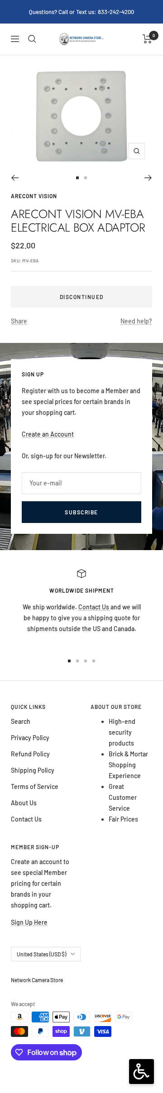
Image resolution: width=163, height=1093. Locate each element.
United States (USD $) (41, 954)
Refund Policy (30, 754)
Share (19, 321)
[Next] (148, 178)
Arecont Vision (34, 196)
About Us (24, 803)
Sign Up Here (29, 922)
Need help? (136, 321)
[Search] (32, 39)
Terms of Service (34, 786)
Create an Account (48, 434)
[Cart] (147, 38)
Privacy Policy (30, 737)
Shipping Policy (32, 770)
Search (20, 721)
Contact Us (94, 607)
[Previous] (15, 178)
